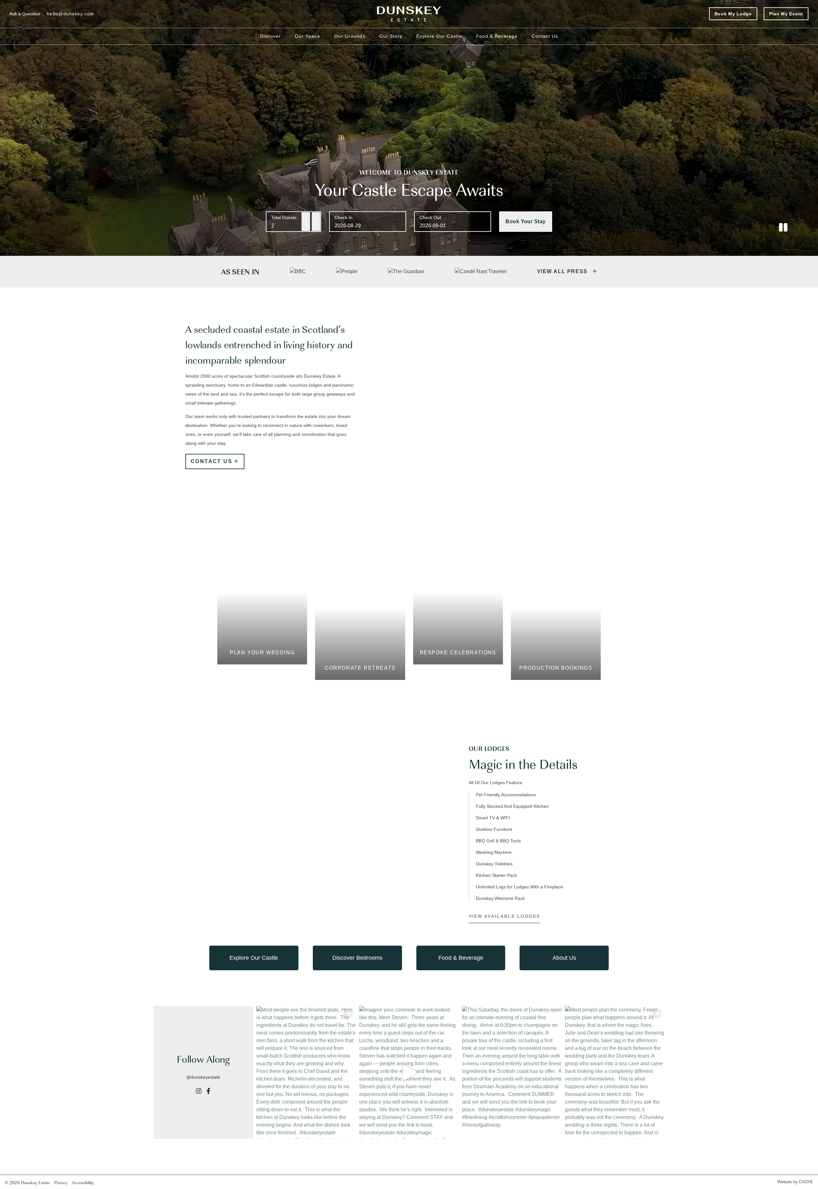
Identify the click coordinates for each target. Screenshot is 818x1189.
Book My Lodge (733, 13)
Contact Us (545, 36)
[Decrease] (305, 221)
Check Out (430, 217)
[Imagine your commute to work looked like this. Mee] (409, 1072)
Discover (270, 36)
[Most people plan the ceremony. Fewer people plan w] (615, 1072)
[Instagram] (199, 1091)
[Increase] (316, 221)
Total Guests (284, 217)
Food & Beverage (497, 36)
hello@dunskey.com (70, 13)
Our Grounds (349, 36)
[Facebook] (208, 1091)
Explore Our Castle (439, 36)
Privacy (60, 1182)
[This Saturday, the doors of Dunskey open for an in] (512, 1072)
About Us (564, 958)
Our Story (390, 36)
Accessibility (83, 1182)
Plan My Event (786, 13)
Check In (343, 217)
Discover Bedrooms (357, 958)
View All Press (563, 271)
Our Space (307, 36)
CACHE (806, 1181)
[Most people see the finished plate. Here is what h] (306, 1072)
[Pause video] (783, 227)
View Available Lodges (504, 916)
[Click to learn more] (245, 1174)
